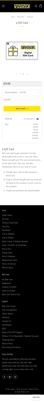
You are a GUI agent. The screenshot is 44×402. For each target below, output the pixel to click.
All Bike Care (7, 279)
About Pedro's (7, 313)
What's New (7, 215)
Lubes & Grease (8, 290)
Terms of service (22, 389)
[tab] (20, 74)
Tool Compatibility (9, 310)
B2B (4, 328)
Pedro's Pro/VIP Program (12, 332)
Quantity (7, 99)
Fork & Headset (8, 256)
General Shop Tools (10, 222)
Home (12, 17)
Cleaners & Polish (9, 287)
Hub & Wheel (7, 237)
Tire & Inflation (8, 234)
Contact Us (6, 321)
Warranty (6, 317)
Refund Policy (7, 343)
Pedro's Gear (20, 17)
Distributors (7, 325)
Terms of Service (9, 264)
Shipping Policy (8, 340)
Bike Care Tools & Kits (11, 294)
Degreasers (6, 283)
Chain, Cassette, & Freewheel (14, 245)
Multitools (6, 230)
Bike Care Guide (8, 306)
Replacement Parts (9, 260)
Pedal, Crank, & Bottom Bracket (15, 241)
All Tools (5, 219)
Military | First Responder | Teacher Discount (20, 336)
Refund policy (7, 267)
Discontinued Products (11, 347)
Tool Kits (5, 226)
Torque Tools (7, 252)
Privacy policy (10, 389)
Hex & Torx (6, 249)
